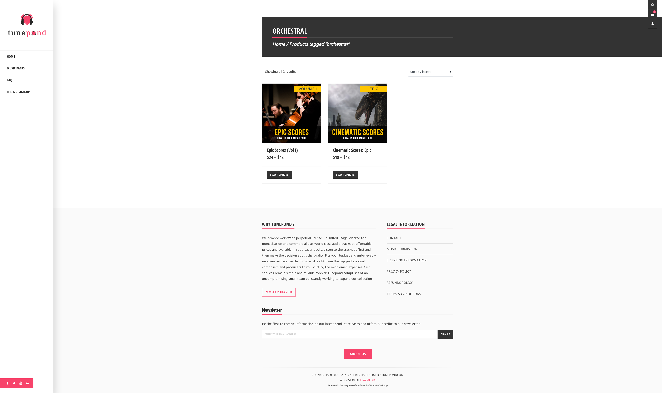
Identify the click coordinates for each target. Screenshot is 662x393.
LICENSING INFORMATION (407, 260)
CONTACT (394, 238)
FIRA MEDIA (367, 380)
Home (278, 44)
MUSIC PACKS (16, 68)
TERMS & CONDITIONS (404, 294)
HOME (11, 56)
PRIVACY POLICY (399, 271)
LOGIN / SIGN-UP (18, 92)
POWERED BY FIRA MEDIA (278, 292)
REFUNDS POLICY (400, 282)
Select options (279, 175)
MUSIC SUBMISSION (402, 249)
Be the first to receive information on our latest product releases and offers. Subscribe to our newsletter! (341, 324)
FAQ (9, 80)
